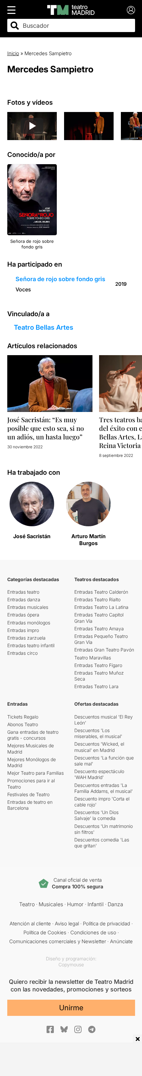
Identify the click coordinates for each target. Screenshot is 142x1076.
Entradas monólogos (28, 622)
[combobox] (77, 25)
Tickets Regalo (22, 717)
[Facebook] (50, 1029)
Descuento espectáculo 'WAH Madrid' (99, 774)
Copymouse (71, 964)
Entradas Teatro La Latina (101, 607)
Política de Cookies (44, 932)
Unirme (71, 1007)
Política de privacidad (106, 923)
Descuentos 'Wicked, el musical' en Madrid (99, 747)
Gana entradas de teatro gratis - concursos (32, 735)
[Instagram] (78, 1029)
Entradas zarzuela (26, 638)
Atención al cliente (30, 923)
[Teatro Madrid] (70, 10)
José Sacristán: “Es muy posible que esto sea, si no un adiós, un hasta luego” (45, 428)
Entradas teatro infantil (30, 645)
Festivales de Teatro (28, 794)
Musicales (51, 904)
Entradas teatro (23, 592)
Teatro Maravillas (92, 657)
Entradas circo (22, 653)
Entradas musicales (27, 607)
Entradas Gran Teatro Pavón (104, 649)
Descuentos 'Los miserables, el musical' (98, 733)
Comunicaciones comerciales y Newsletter (57, 941)
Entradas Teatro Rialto (97, 599)
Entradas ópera (23, 614)
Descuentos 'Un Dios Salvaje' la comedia (96, 815)
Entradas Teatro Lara (96, 686)
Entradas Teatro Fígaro (98, 665)
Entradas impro (23, 630)
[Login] (131, 10)
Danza (115, 904)
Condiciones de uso (93, 932)
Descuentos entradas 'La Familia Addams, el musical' (103, 788)
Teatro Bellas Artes (43, 327)
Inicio (13, 53)
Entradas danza (23, 599)
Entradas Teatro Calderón (101, 592)
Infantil (96, 904)
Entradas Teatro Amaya (99, 628)
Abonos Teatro (22, 724)
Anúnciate (121, 941)
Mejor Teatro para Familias (35, 773)
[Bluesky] (64, 1029)
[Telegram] (91, 1029)
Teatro (27, 904)
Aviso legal (67, 923)
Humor (75, 904)
